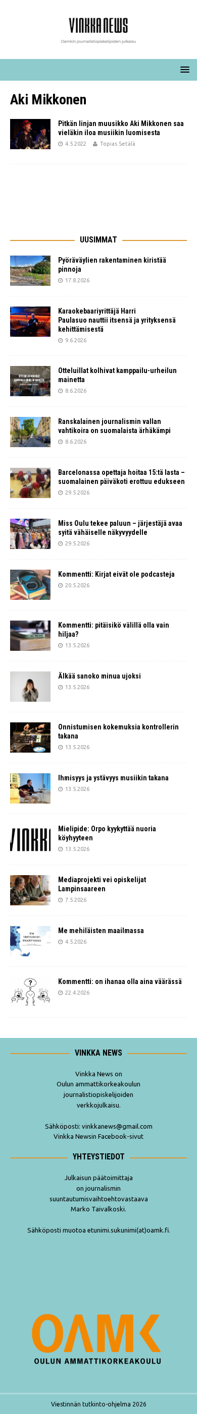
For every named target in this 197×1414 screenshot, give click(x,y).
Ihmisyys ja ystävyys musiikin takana (115, 778)
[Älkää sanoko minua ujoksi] (30, 686)
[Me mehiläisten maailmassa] (30, 941)
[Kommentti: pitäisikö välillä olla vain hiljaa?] (30, 636)
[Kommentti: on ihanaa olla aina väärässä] (30, 992)
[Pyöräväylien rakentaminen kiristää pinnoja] (30, 271)
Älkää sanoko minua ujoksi (99, 676)
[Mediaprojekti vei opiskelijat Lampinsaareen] (30, 890)
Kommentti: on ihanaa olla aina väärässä (120, 981)
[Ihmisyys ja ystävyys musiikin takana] (30, 788)
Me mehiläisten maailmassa (101, 931)
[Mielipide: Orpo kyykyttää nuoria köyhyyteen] (30, 839)
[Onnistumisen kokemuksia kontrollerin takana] (30, 737)
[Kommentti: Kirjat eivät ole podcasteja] (30, 585)
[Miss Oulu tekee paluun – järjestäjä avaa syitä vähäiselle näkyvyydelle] (30, 534)
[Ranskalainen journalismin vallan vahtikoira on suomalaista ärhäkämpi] (30, 432)
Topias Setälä (117, 144)
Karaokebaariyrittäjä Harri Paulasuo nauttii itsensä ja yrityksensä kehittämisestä (117, 320)
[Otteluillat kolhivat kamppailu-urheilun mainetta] (30, 381)
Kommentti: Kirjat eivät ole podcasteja (117, 574)
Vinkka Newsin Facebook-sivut (98, 1136)
